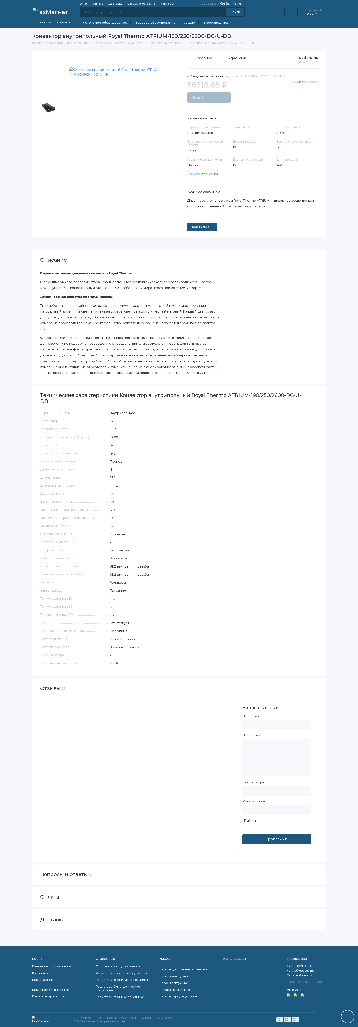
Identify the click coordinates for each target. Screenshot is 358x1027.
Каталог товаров (55, 22)
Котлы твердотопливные (50, 990)
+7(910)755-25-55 (300, 971)
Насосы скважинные (174, 990)
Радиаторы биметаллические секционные (118, 988)
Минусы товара (253, 801)
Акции (189, 22)
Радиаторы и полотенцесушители (121, 973)
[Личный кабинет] (267, 12)
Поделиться (200, 227)
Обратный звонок (299, 975)
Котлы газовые (43, 980)
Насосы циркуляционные (178, 996)
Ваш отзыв (252, 735)
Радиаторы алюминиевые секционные (125, 980)
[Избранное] (290, 12)
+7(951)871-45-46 (220, 3)
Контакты (167, 3)
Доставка (115, 3)
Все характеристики (202, 174)
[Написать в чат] (347, 1016)
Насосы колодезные (174, 976)
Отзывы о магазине (141, 3)
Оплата (98, 3)
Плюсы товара (253, 782)
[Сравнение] (278, 12)
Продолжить (277, 839)
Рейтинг (250, 821)
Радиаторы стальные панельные (120, 997)
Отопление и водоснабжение (118, 966)
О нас (84, 3)
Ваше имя (251, 716)
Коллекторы (41, 973)
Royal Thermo (308, 57)
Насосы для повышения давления (184, 969)
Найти (235, 12)
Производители (218, 22)
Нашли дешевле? (304, 82)
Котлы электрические (48, 996)
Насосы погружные (173, 983)
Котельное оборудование (105, 22)
